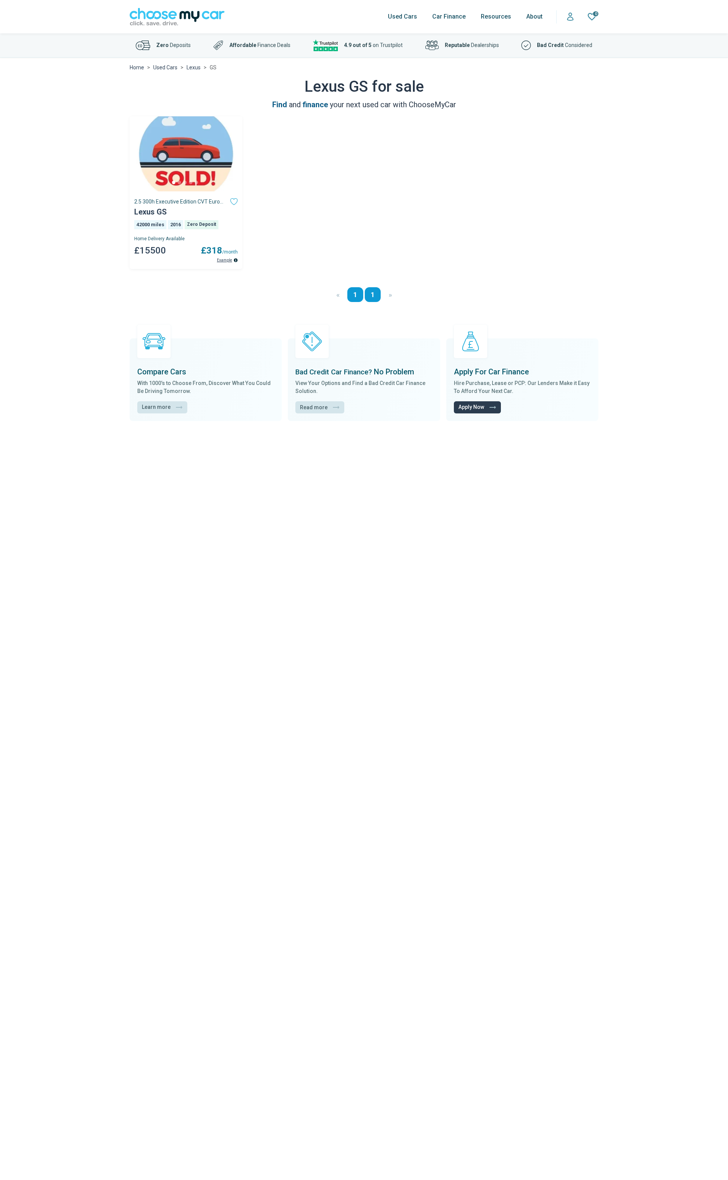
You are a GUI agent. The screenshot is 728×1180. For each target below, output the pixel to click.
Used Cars (402, 16)
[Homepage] (177, 17)
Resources (496, 16)
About (534, 16)
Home (137, 67)
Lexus (194, 67)
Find (279, 104)
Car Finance (449, 16)
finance (315, 104)
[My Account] (570, 17)
